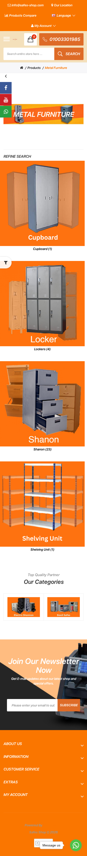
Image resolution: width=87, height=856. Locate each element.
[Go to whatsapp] (76, 845)
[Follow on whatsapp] (6, 112)
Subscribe (69, 705)
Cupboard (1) (42, 249)
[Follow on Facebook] (6, 88)
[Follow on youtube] (6, 100)
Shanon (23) (42, 449)
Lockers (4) (42, 349)
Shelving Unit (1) (42, 549)
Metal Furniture (56, 68)
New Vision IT (53, 825)
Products (34, 68)
